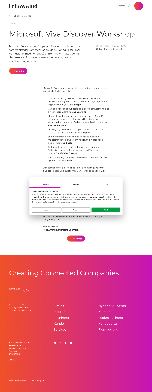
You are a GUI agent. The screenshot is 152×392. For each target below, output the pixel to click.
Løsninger (61, 318)
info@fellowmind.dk (20, 308)
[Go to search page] (129, 5)
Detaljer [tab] (76, 184)
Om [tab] (107, 184)
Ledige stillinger (110, 318)
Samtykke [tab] (45, 184)
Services (60, 329)
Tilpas (75, 210)
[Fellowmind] (24, 6)
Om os (59, 306)
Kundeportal (108, 323)
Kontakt (12, 360)
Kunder (59, 323)
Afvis (46, 210)
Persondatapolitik (38, 381)
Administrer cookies (17, 381)
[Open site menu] (138, 6)
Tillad (106, 210)
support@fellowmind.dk (22, 311)
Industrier (61, 312)
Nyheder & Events (112, 306)
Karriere (104, 312)
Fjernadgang (108, 329)
